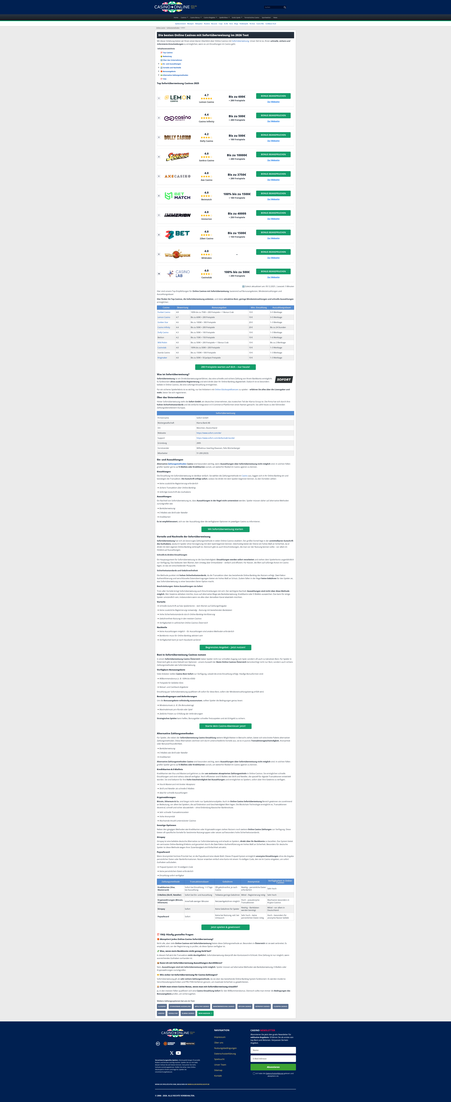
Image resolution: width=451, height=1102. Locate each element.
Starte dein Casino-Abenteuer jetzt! (225, 726)
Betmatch (206, 199)
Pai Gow (252, 24)
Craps (221, 24)
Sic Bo (226, 24)
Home (176, 17)
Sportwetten (266, 17)
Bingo (236, 24)
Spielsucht (219, 1059)
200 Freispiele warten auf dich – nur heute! (225, 366)
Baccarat (214, 24)
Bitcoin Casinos (245, 1006)
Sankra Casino (206, 160)
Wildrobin (206, 258)
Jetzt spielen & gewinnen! (225, 927)
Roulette (207, 24)
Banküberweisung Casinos (223, 1006)
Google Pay (173, 1013)
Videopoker (199, 24)
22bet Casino (206, 238)
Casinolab (206, 277)
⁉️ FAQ (163, 79)
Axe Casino (206, 180)
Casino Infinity (206, 121)
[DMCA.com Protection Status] (188, 1043)
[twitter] (171, 1053)
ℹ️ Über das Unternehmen (171, 60)
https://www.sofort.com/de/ (209, 433)
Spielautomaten (180, 24)
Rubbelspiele (244, 24)
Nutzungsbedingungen (225, 1048)
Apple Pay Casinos (202, 1006)
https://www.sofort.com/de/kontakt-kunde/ (216, 438)
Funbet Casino (164, 312)
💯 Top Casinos (166, 52)
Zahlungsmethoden (177, 464)
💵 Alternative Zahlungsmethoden (174, 75)
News (275, 17)
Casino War (260, 24)
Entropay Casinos (262, 1006)
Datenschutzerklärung (225, 1053)
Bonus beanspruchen (273, 95)
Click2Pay (162, 1006)
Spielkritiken (223, 17)
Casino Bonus (195, 17)
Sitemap (218, 1070)
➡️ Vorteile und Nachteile (170, 67)
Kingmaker (162, 357)
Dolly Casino (206, 141)
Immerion (206, 219)
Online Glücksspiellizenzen (226, 389)
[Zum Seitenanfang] (446, 1098)
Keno (231, 24)
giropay (161, 1013)
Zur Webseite (273, 101)
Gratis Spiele (236, 17)
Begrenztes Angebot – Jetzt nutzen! (225, 647)
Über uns (218, 1042)
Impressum (220, 1037)
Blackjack (190, 24)
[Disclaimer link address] (171, 1044)
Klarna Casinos (188, 1013)
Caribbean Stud (270, 24)
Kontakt (218, 1075)
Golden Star (163, 322)
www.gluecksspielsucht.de (198, 1084)
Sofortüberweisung (240, 41)
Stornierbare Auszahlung (180, 1006)
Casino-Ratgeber (209, 17)
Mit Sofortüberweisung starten (225, 529)
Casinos (183, 17)
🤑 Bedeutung (166, 56)
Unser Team (220, 1064)
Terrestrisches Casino (251, 17)
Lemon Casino (206, 102)
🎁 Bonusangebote (168, 71)
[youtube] (178, 1053)
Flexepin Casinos (280, 1006)
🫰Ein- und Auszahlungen (170, 64)
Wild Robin (162, 342)
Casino (245, 475)
